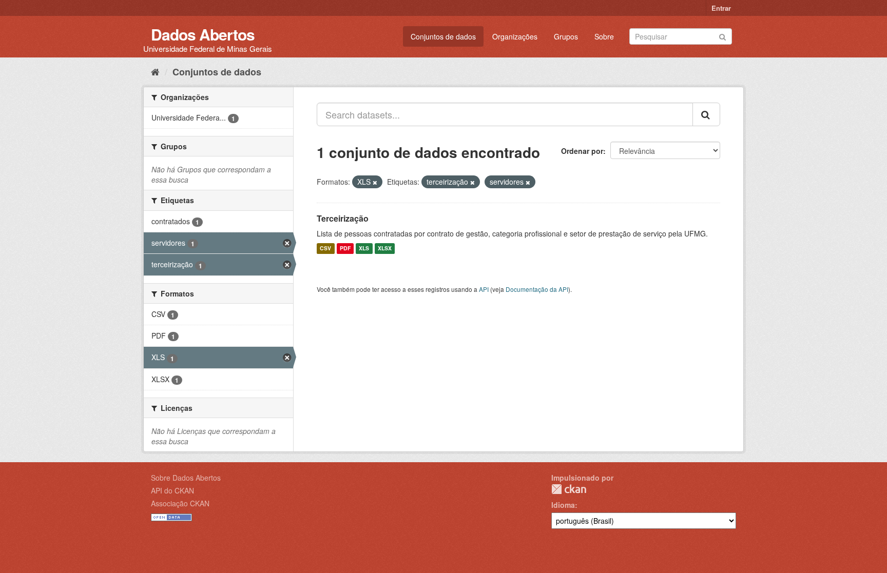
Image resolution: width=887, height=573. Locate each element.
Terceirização (343, 218)
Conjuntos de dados (443, 36)
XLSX (385, 248)
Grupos (566, 36)
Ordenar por (582, 151)
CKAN (568, 489)
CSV (325, 248)
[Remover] (375, 182)
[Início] (155, 71)
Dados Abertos (203, 34)
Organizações (514, 36)
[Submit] (722, 35)
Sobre (604, 36)
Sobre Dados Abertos (186, 477)
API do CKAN (172, 490)
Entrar (721, 8)
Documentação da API (537, 289)
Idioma (563, 505)
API (484, 289)
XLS (364, 248)
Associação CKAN (180, 503)
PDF (345, 248)
